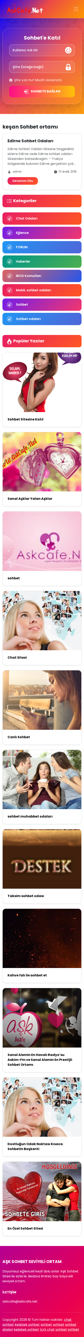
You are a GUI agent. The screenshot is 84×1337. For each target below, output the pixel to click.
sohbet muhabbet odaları (30, 816)
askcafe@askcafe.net (20, 1301)
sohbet (14, 578)
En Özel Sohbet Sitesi (25, 1228)
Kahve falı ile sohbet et (27, 975)
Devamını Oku (22, 181)
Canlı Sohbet (19, 737)
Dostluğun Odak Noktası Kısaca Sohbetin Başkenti (35, 1146)
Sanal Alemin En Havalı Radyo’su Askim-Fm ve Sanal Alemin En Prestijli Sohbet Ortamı (40, 1059)
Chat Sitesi (17, 657)
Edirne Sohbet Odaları (30, 141)
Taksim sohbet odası (26, 896)
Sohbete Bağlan (45, 91)
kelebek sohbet (27, 1324)
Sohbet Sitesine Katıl (25, 419)
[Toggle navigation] (76, 9)
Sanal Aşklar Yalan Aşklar (30, 498)
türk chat (47, 1329)
